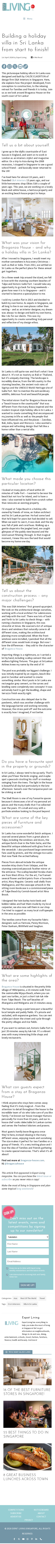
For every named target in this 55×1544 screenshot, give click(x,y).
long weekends (25, 1188)
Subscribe (16, 1513)
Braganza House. (14, 648)
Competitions (16, 1509)
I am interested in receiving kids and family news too (27, 1275)
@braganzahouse (14, 1163)
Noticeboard (41, 1509)
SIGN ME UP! (27, 1285)
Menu (29, 18)
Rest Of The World (28, 1298)
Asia (15, 1298)
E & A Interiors (14, 1304)
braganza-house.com (32, 1160)
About (41, 1513)
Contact (41, 1516)
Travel (42, 1298)
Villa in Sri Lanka (30, 1304)
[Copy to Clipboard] (25, 68)
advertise (15, 1516)
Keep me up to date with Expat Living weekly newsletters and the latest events (27, 1269)
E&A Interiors (18, 180)
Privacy (29, 1519)
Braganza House (10, 986)
